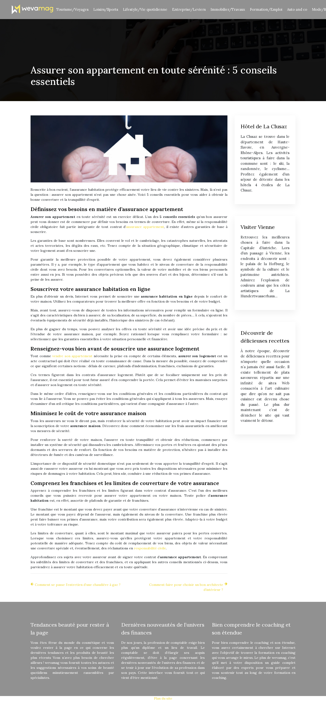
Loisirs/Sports (105, 9)
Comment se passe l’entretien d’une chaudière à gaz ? (78, 585)
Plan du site (163, 698)
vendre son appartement (72, 356)
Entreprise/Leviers (189, 9)
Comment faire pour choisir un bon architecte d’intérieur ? (186, 587)
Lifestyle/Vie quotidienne (145, 9)
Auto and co (297, 9)
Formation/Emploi (266, 9)
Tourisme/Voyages (72, 9)
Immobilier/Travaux (227, 9)
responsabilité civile (150, 548)
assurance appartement (145, 227)
